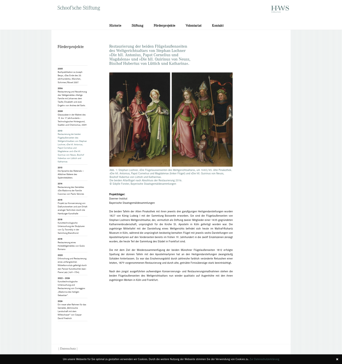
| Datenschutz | (67, 348)
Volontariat (193, 25)
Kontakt (218, 25)
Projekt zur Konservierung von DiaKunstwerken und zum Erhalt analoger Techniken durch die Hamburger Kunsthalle (72, 206)
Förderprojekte (164, 25)
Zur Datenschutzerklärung (264, 359)
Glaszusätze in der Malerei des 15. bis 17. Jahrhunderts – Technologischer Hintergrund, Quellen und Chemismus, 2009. (72, 118)
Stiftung (137, 25)
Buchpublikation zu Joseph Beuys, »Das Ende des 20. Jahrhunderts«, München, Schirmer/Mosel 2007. (70, 75)
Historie (115, 25)
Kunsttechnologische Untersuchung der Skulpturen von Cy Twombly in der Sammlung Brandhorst (71, 226)
